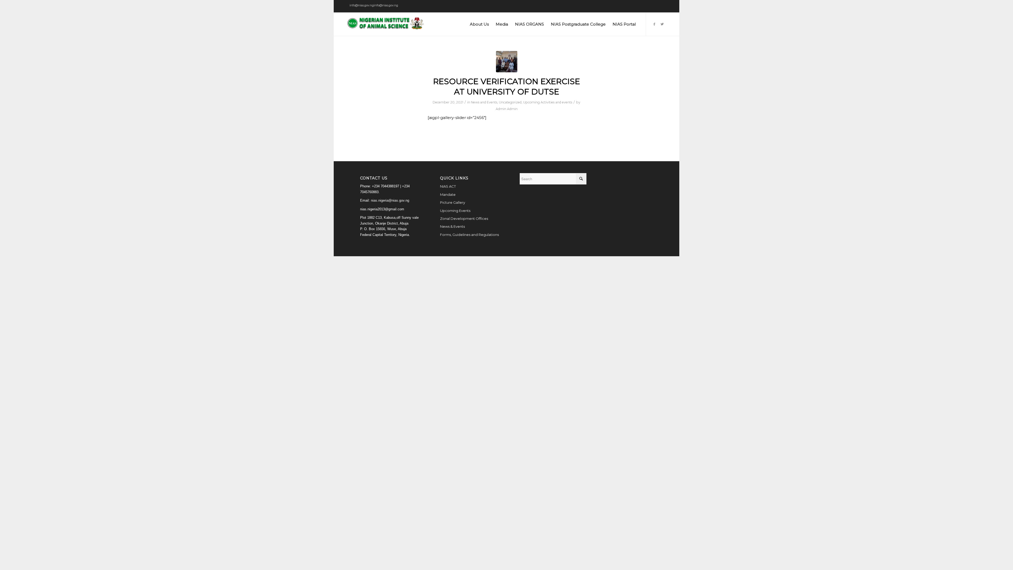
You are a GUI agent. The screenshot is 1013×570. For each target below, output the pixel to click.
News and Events (484, 102)
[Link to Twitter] (662, 24)
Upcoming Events (455, 210)
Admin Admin (507, 109)
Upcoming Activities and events (547, 102)
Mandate (448, 194)
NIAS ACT (448, 186)
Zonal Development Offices (464, 218)
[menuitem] (479, 24)
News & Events (452, 226)
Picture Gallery (452, 202)
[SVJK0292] (506, 61)
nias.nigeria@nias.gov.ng (390, 200)
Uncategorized (510, 102)
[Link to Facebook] (654, 24)
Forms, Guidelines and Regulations (469, 234)
